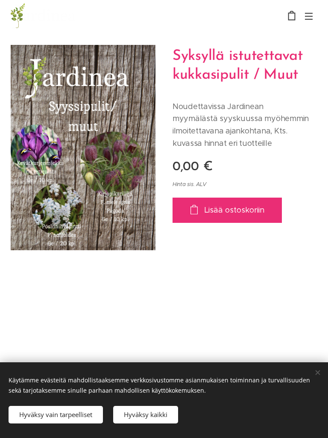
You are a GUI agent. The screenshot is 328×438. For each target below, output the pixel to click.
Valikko (308, 15)
